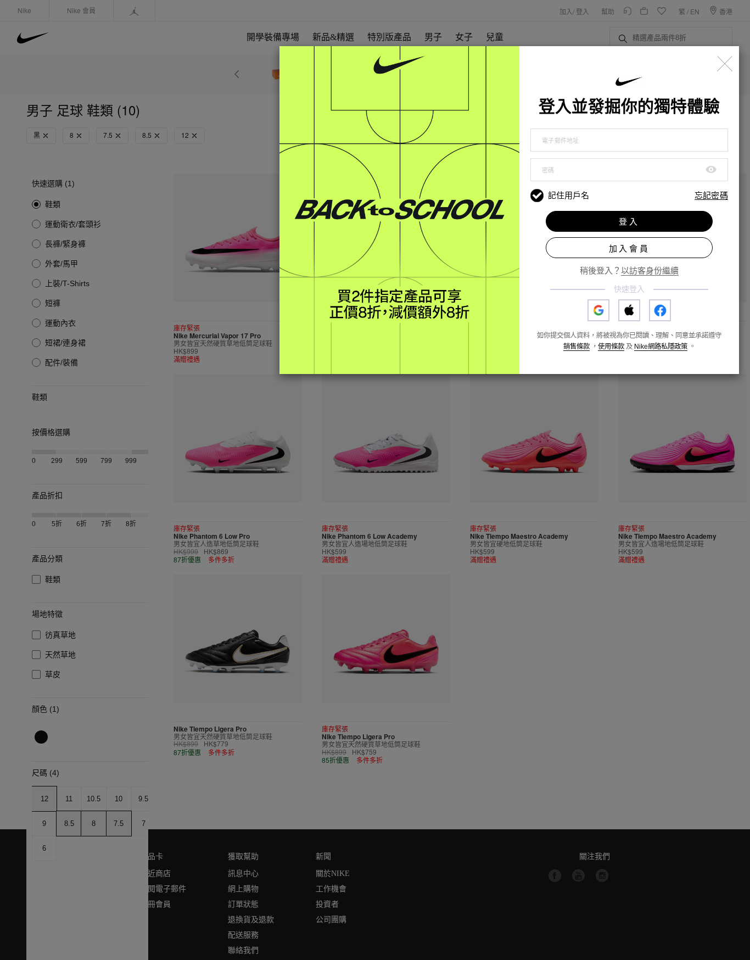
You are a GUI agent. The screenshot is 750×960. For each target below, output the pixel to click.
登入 (629, 221)
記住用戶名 (568, 195)
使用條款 (611, 346)
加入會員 (629, 248)
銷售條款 (576, 346)
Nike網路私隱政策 (660, 346)
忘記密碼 (711, 196)
